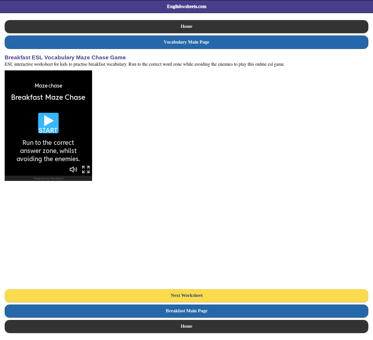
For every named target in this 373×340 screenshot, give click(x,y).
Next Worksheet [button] (187, 295)
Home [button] (186, 26)
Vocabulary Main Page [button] (186, 42)
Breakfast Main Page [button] (186, 310)
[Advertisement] (48, 237)
